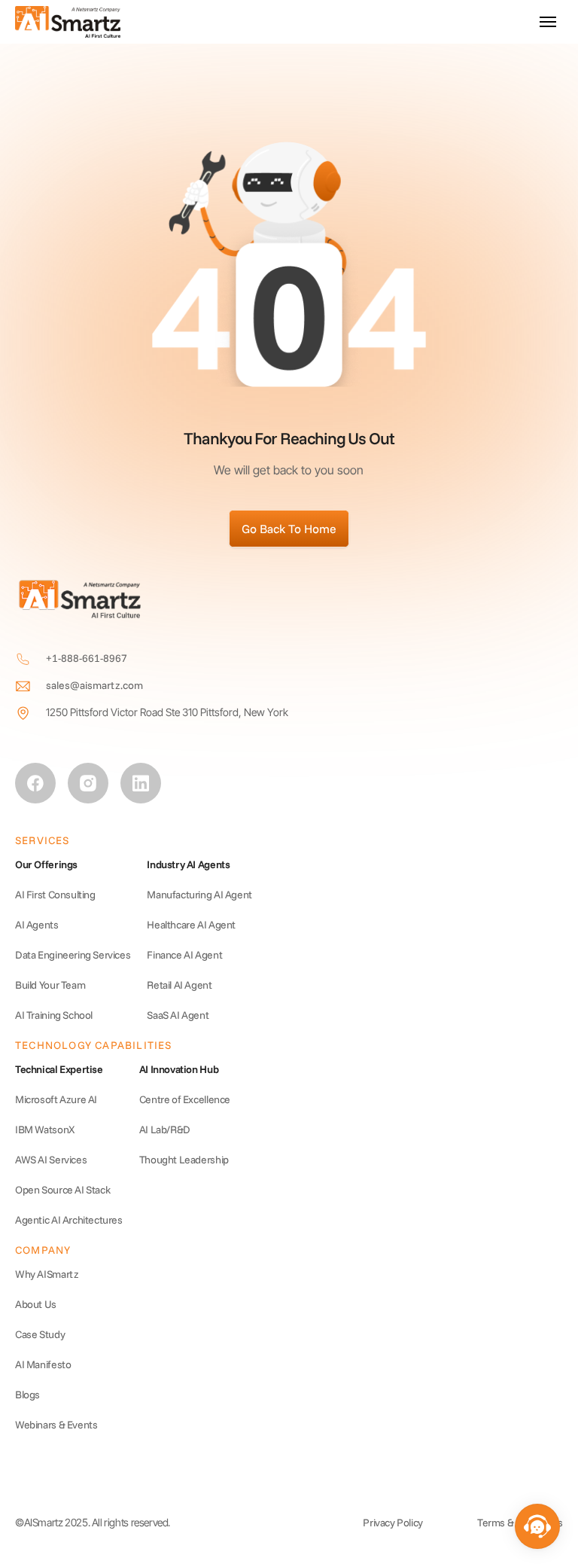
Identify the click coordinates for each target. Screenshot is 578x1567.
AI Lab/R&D (164, 1129)
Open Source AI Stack (62, 1190)
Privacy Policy (393, 1522)
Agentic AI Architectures (69, 1220)
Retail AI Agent (179, 985)
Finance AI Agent (184, 955)
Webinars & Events (56, 1424)
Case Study (40, 1334)
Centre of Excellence (184, 1099)
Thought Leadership (184, 1159)
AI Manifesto (43, 1364)
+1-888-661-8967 (86, 658)
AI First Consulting (55, 894)
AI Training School (54, 1015)
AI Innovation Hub (178, 1069)
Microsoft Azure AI (56, 1099)
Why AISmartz (46, 1274)
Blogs (27, 1394)
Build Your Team (50, 985)
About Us (35, 1304)
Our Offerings (46, 864)
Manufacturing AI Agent (199, 894)
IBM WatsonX (45, 1129)
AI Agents (37, 924)
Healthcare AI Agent (191, 924)
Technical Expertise (59, 1069)
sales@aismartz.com (94, 685)
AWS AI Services (51, 1159)
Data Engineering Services (72, 955)
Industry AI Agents (188, 864)
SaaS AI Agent (177, 1015)
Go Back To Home (289, 528)
